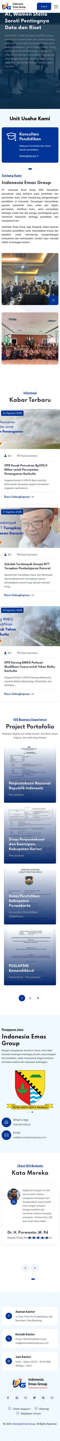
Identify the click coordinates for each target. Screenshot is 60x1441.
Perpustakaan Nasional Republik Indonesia (30, 786)
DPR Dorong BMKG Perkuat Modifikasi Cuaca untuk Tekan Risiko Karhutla (29, 667)
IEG (10, 455)
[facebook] (8, 1398)
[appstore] (17, 1398)
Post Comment (28, 455)
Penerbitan (16, 977)
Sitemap (44, 1408)
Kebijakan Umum (31, 1413)
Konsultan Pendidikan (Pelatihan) (23, 914)
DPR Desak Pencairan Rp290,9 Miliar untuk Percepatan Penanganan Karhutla (25, 469)
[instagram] (25, 1398)
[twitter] (34, 1398)
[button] (23, 169)
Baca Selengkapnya (17, 497)
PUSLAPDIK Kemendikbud (21, 968)
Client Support (21, 1408)
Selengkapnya (27, 156)
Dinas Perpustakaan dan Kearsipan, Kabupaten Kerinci (27, 844)
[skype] (43, 1398)
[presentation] (25, 1268)
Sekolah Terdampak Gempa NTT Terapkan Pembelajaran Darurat (27, 566)
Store (44, 7)
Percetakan (16, 794)
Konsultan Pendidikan (30, 136)
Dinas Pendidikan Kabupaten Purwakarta (24, 901)
